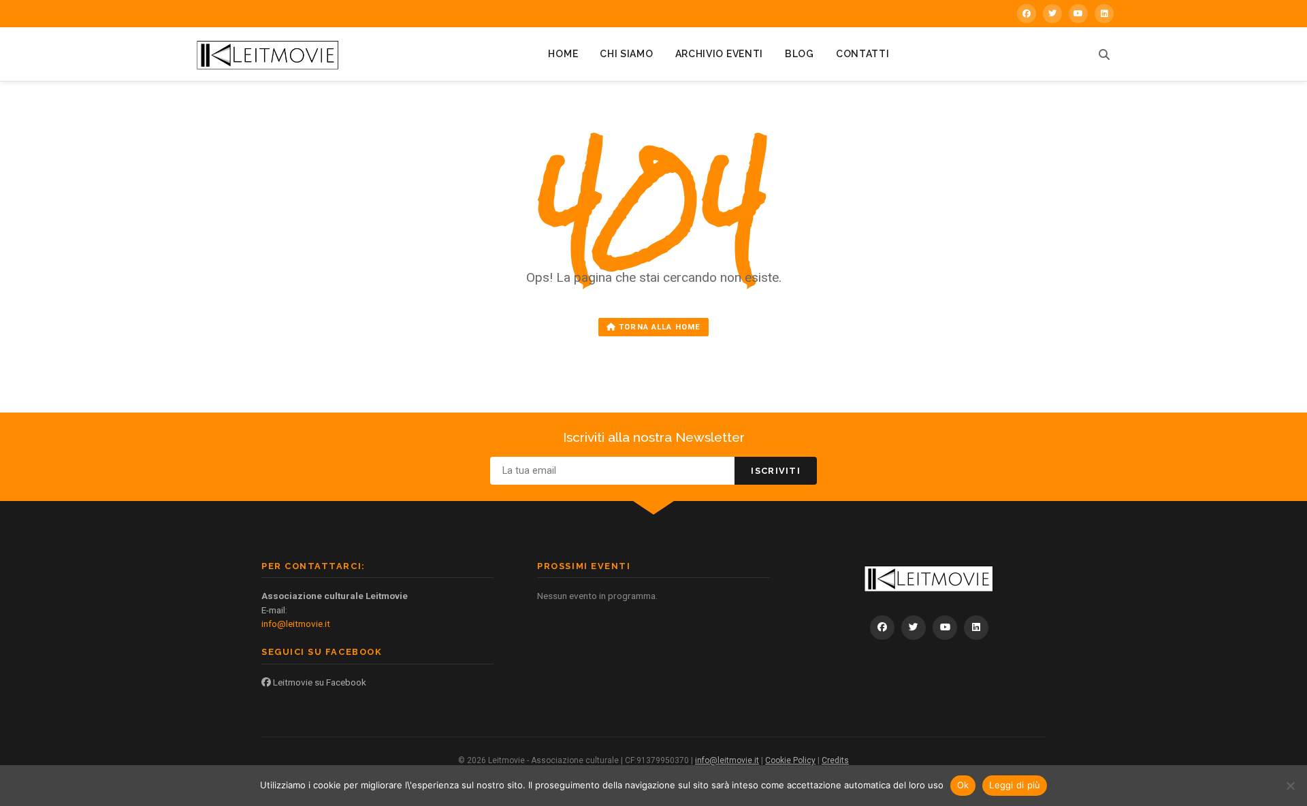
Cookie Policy (790, 760)
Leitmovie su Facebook (318, 682)
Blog (799, 53)
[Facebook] (1026, 13)
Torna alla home (658, 327)
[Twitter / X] (1052, 13)
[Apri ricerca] (1104, 54)
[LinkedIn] (1104, 13)
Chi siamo (626, 53)
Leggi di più (1014, 784)
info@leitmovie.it (295, 623)
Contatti (863, 53)
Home (563, 53)
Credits (835, 760)
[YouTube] (1078, 13)
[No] (1290, 785)
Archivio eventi (719, 53)
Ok (963, 784)
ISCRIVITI (776, 471)
